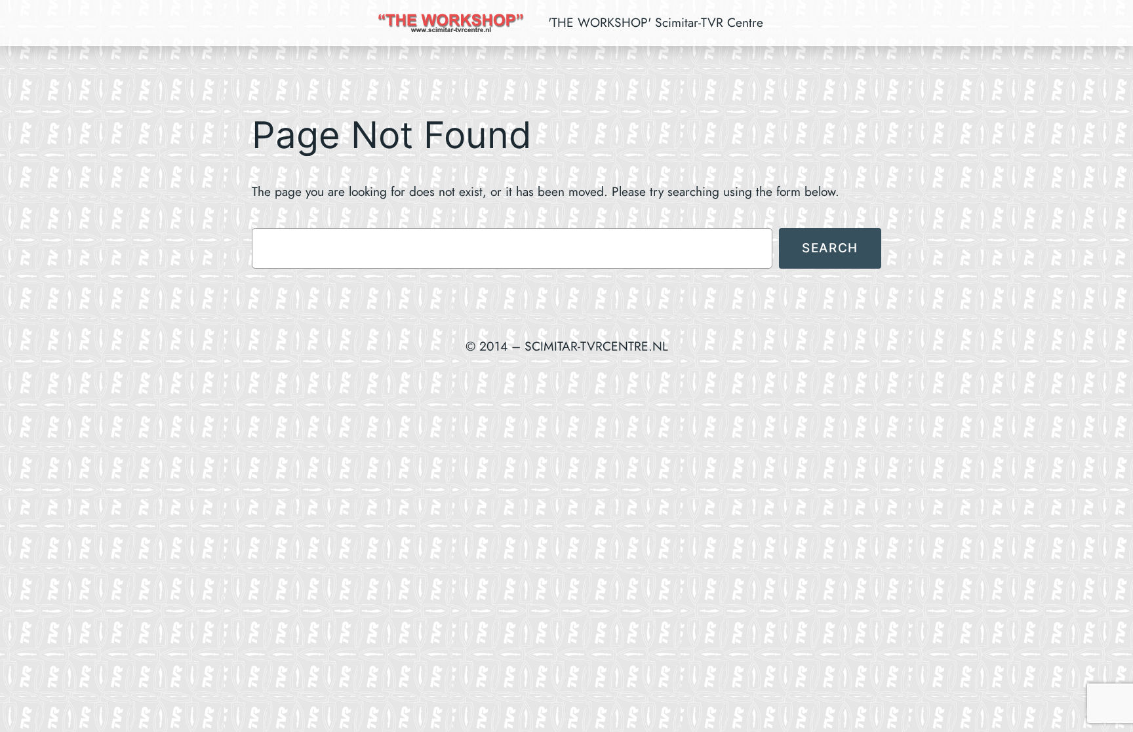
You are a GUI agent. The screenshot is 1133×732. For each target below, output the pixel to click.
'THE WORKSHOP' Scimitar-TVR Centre (655, 22)
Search (830, 248)
